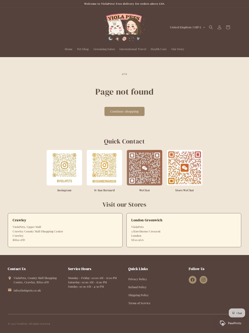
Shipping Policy (138, 295)
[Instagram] (203, 280)
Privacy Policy (137, 279)
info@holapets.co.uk (27, 290)
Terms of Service (139, 303)
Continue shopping (124, 111)
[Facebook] (192, 280)
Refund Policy (137, 287)
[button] (211, 27)
